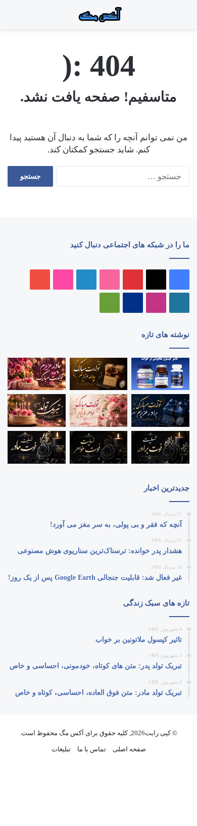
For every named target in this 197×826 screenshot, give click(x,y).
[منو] (177, 18)
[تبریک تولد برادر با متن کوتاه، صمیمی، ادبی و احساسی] (160, 410)
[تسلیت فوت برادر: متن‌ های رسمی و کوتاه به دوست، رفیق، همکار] (160, 447)
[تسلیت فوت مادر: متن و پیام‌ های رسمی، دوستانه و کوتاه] (37, 447)
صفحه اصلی (129, 749)
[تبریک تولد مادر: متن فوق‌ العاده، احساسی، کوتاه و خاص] (37, 374)
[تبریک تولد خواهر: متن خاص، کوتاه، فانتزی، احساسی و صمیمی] (99, 410)
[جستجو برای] (167, 18)
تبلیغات (61, 749)
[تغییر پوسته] (13, 18)
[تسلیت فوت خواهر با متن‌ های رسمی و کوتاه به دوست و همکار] (99, 447)
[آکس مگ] (98, 14)
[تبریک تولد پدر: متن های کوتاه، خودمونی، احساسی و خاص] (99, 374)
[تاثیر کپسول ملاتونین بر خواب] (160, 374)
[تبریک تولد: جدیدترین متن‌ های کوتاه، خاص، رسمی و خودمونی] (37, 410)
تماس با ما (91, 749)
